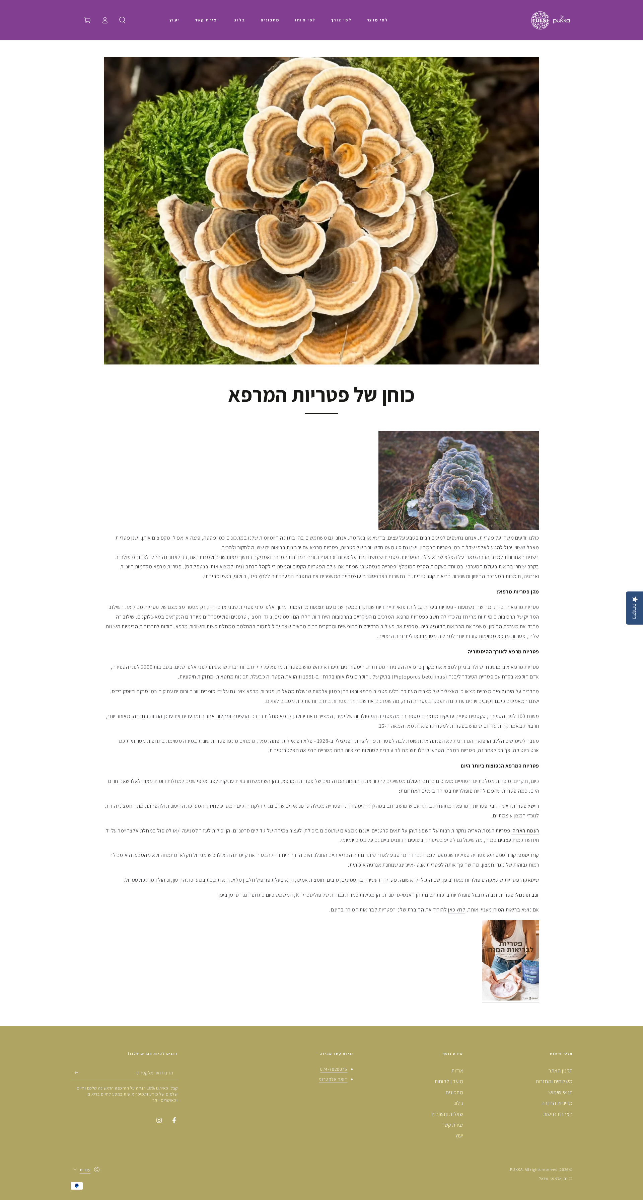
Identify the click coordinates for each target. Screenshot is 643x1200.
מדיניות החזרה (557, 1103)
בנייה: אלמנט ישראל (556, 1178)
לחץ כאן (456, 909)
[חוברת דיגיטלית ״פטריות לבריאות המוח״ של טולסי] (510, 999)
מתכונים (454, 1092)
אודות (457, 1070)
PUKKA (516, 1169)
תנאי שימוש (561, 1092)
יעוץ (459, 1135)
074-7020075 (333, 1069)
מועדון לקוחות (449, 1081)
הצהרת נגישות (558, 1114)
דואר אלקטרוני (333, 1079)
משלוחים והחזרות (554, 1081)
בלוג (458, 1103)
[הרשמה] (74, 1072)
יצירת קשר (452, 1124)
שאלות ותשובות (447, 1114)
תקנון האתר (561, 1070)
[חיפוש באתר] (122, 20)
